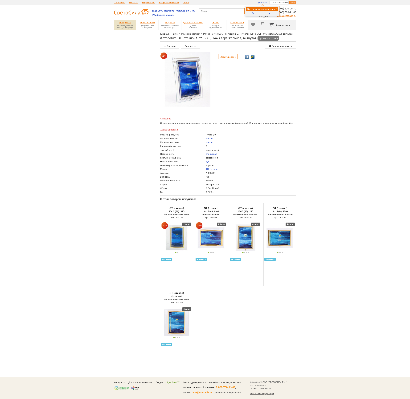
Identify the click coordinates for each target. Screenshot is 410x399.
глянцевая (211, 153)
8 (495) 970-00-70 (286, 8)
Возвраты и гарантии (169, 2)
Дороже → (190, 46)
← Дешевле (170, 46)
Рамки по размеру (190, 33)
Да (253, 13)
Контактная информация (262, 393)
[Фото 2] (177, 252)
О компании (119, 2)
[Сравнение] (262, 25)
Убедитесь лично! (163, 15)
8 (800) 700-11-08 (286, 12)
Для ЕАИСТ (173, 382)
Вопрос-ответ (148, 2)
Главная (164, 33)
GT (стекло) (212, 169)
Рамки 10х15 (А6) (212, 33)
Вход (292, 2)
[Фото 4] (213, 252)
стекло (209, 138)
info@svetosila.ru (286, 16)
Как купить (119, 382)
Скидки (159, 382)
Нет (269, 13)
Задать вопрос (228, 56)
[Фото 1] (175, 252)
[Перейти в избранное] (253, 25)
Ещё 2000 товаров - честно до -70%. (174, 10)
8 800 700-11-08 (225, 387)
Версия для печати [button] (281, 46)
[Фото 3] (212, 252)
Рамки (175, 33)
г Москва (263, 2)
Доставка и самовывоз (140, 382)
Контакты (133, 2)
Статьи (186, 2)
